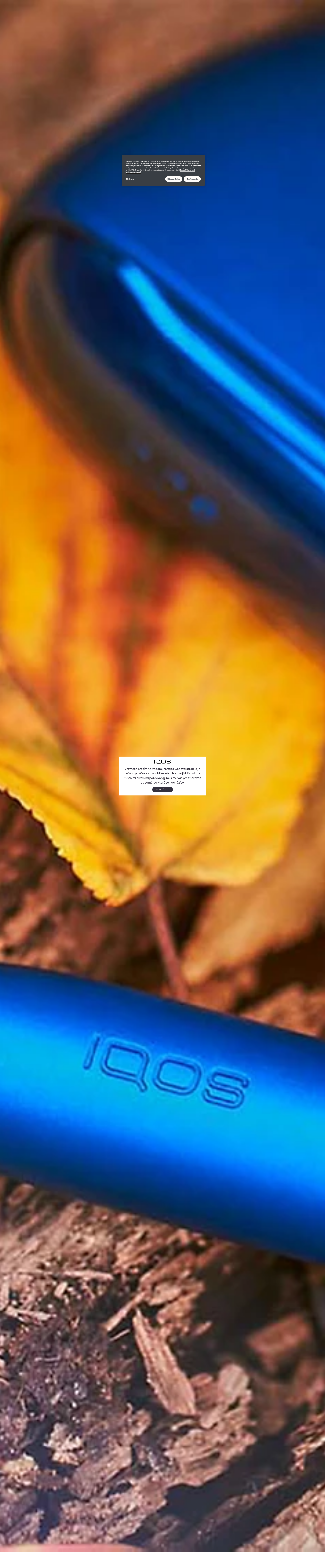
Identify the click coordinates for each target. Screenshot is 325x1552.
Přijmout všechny (173, 179)
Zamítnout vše (192, 179)
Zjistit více (130, 179)
